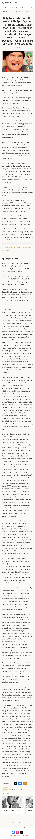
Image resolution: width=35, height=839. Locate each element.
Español (10, 825)
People (27, 7)
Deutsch (20, 825)
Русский (26, 827)
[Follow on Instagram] (17, 832)
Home (3, 11)
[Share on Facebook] (20, 783)
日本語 (5, 825)
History (21, 7)
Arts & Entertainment (11, 11)
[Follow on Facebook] (13, 832)
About (19, 835)
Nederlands (20, 827)
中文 (30, 825)
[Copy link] (25, 783)
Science (5, 7)
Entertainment (13, 7)
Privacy (28, 835)
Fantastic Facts (13, 835)
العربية (10, 827)
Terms (23, 835)
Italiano (14, 827)
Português (25, 825)
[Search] (32, 3)
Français (15, 825)
